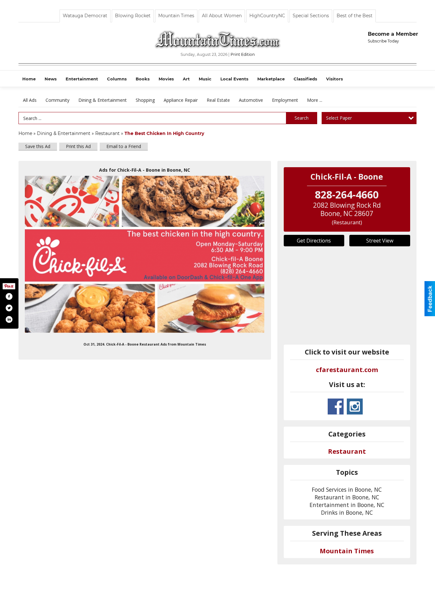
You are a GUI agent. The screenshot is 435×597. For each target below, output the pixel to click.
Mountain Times (176, 16)
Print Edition (243, 54)
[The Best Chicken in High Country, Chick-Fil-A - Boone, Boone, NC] (145, 254)
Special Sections (311, 16)
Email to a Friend (123, 146)
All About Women (222, 16)
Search (302, 118)
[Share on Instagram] (9, 319)
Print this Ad (78, 146)
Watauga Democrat (85, 16)
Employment (285, 100)
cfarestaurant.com (347, 370)
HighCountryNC (267, 16)
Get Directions (314, 240)
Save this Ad (37, 146)
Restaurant (107, 133)
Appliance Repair (181, 100)
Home (25, 133)
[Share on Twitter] (9, 307)
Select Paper (339, 118)
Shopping (145, 100)
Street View (379, 240)
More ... (314, 100)
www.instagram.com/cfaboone (355, 406)
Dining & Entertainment (102, 100)
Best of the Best (355, 16)
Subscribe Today (383, 41)
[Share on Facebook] (9, 296)
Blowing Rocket (133, 16)
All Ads (30, 100)
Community (57, 100)
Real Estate (218, 100)
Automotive (251, 100)
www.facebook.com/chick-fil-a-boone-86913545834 (336, 406)
